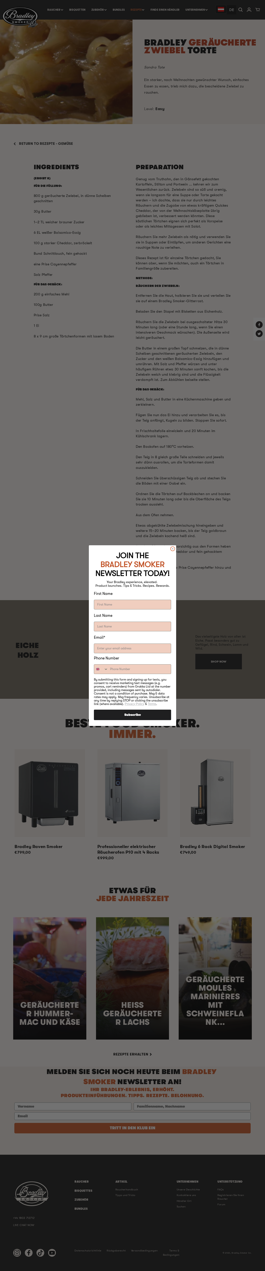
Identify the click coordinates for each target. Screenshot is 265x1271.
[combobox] (101, 669)
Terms (152, 704)
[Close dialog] (173, 549)
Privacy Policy (134, 704)
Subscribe (132, 715)
